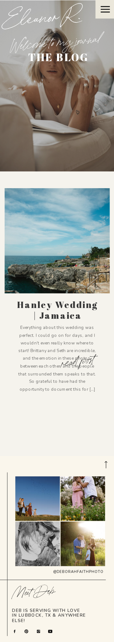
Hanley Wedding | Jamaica (57, 310)
